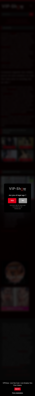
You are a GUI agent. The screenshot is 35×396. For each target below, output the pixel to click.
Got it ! (17, 389)
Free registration (17, 393)
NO (23, 200)
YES (12, 200)
